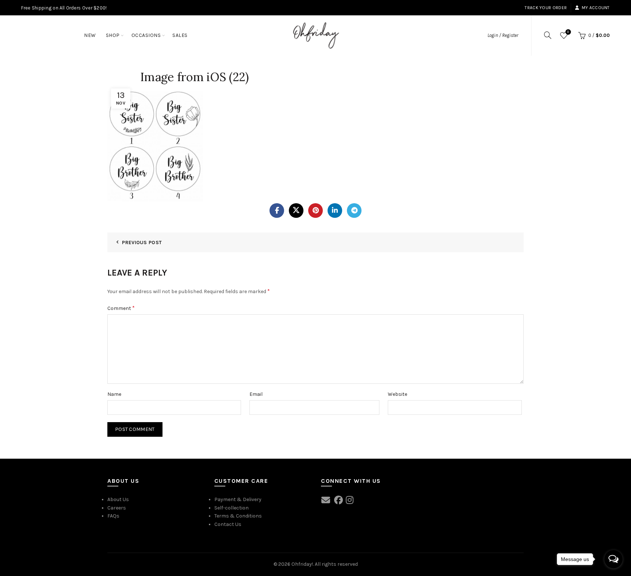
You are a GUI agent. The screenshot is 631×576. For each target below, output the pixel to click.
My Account (595, 7)
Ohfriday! (302, 564)
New (90, 35)
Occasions (146, 35)
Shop (113, 35)
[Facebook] (276, 210)
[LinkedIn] (335, 210)
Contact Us (227, 524)
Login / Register (502, 35)
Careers (116, 508)
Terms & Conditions (238, 516)
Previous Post (142, 242)
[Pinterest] (315, 210)
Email (256, 394)
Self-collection (231, 508)
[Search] (548, 35)
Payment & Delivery (237, 499)
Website (397, 394)
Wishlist (568, 32)
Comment (121, 307)
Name (114, 394)
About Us (118, 499)
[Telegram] (354, 210)
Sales (180, 35)
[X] (296, 210)
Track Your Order (546, 7)
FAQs (113, 516)
